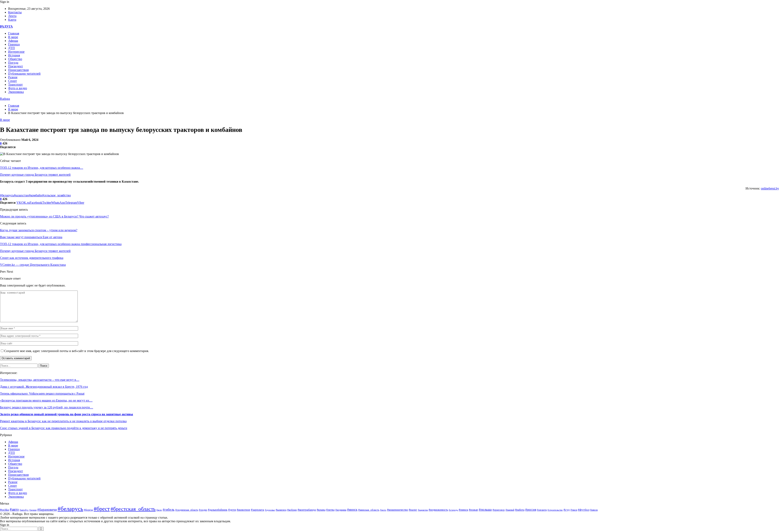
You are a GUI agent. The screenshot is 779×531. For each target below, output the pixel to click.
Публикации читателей (24, 73)
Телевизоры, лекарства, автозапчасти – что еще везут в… (39, 379)
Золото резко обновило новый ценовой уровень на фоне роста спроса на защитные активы (66, 414)
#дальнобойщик (217, 509)
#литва (330, 509)
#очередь (453, 510)
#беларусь (7, 195)
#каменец (281, 509)
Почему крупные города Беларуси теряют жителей (35, 174)
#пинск (463, 509)
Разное (12, 77)
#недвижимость (438, 509)
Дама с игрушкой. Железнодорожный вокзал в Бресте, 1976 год (44, 386)
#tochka (4, 509)
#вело (159, 510)
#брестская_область (133, 509)
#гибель (168, 510)
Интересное (16, 51)
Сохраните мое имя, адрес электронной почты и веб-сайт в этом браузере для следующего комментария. (76, 351)
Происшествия (18, 70)
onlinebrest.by (770, 188)
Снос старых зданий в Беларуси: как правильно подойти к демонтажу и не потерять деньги (63, 428)
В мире (13, 37)
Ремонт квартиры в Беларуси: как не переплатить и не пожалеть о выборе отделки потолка (63, 421)
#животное (243, 509)
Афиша (13, 40)
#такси (573, 510)
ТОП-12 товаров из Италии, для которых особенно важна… (41, 167)
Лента (12, 16)
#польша (485, 509)
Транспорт (15, 84)
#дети (232, 509)
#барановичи (47, 510)
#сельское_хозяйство (56, 195)
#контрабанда (307, 509)
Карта (12, 19)
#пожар (473, 509)
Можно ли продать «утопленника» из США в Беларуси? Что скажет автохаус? (54, 216)
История (14, 55)
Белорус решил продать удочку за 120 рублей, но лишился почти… (46, 407)
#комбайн (35, 195)
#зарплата (257, 509)
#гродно (203, 509)
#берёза (88, 509)
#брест (102, 509)
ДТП (11, 48)
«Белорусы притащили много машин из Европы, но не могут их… (46, 400)
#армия (33, 510)
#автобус (24, 510)
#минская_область (368, 509)
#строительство (555, 510)
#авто (14, 509)
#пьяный (510, 509)
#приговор (499, 509)
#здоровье (270, 510)
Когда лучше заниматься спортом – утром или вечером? (38, 230)
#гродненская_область (186, 510)
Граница (14, 44)
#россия (530, 509)
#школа (594, 509)
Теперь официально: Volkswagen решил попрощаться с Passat (42, 393)
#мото (383, 510)
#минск (352, 510)
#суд (567, 509)
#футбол (583, 509)
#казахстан (21, 195)
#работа (519, 509)
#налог (413, 509)
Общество (15, 59)
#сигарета (542, 509)
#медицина (340, 509)
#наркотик (423, 510)
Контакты (15, 12)
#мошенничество (397, 509)
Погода (13, 62)
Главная (13, 33)
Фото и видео (17, 88)
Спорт (12, 81)
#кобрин (292, 509)
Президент (15, 66)
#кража (321, 509)
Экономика (16, 92)
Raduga (5, 98)
